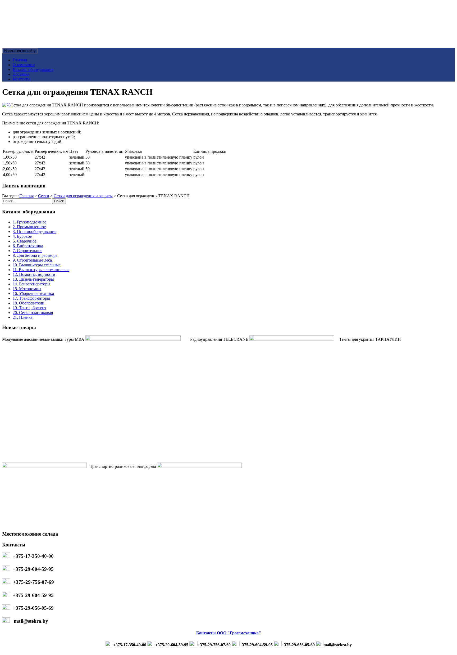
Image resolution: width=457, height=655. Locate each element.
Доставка (21, 74)
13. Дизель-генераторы (33, 279)
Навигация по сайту (20, 51)
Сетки (43, 196)
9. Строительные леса (32, 260)
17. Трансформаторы (31, 298)
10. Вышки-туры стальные (37, 265)
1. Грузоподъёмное (30, 222)
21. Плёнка (23, 317)
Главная (20, 60)
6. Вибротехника (28, 246)
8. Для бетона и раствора (35, 255)
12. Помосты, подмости (34, 274)
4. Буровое (22, 236)
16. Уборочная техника (33, 293)
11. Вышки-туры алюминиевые (41, 269)
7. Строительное (27, 250)
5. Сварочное (24, 241)
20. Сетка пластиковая (33, 312)
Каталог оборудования (33, 69)
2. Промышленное (29, 227)
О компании (24, 64)
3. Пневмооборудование (34, 231)
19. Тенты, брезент (29, 308)
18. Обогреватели (28, 303)
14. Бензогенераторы (31, 284)
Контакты (21, 79)
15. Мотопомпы (27, 288)
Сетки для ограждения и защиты (83, 196)
